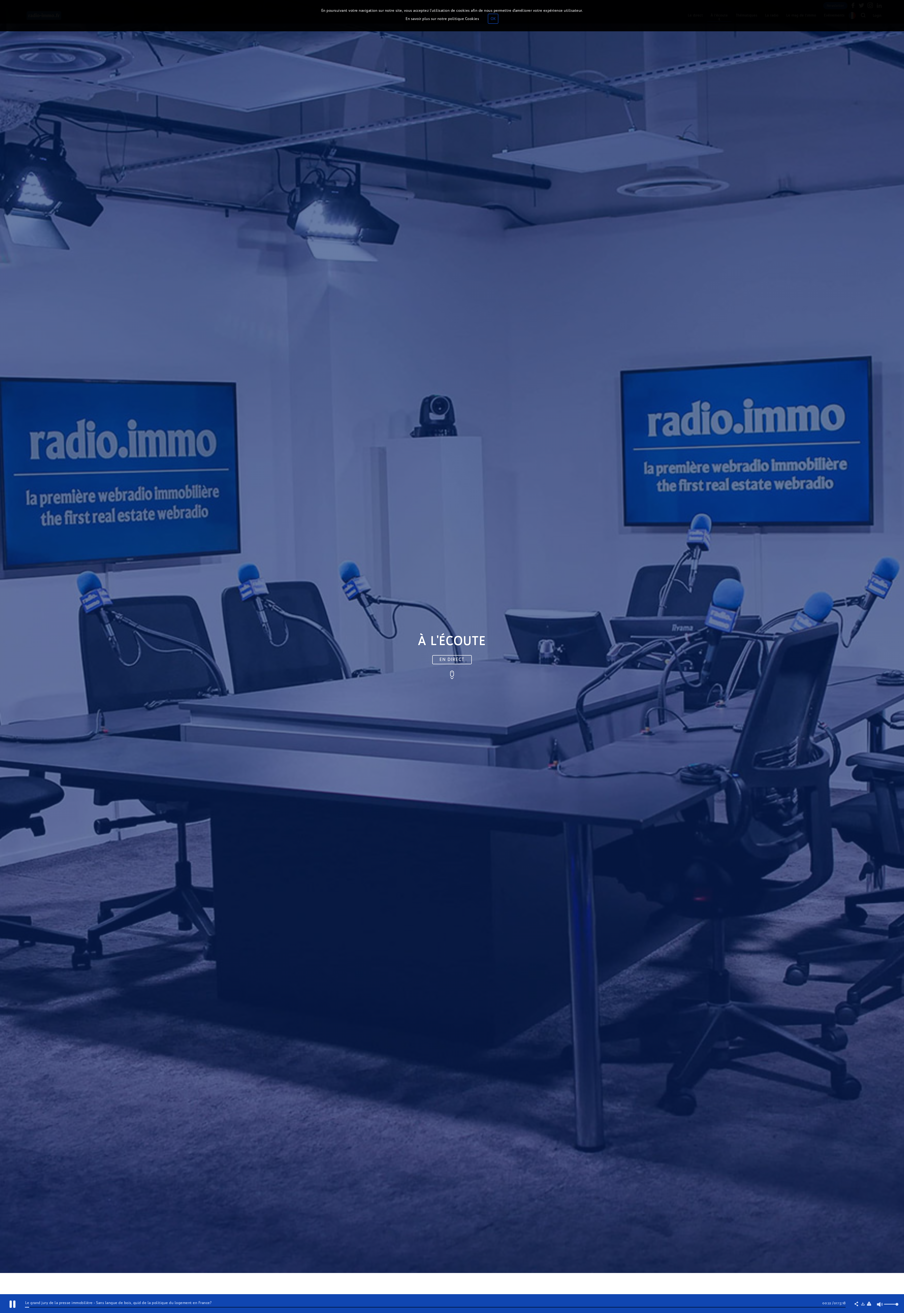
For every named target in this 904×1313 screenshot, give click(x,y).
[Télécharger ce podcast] (862, 1304)
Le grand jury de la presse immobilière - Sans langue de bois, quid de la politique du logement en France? (118, 1303)
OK (493, 18)
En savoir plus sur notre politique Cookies (442, 18)
